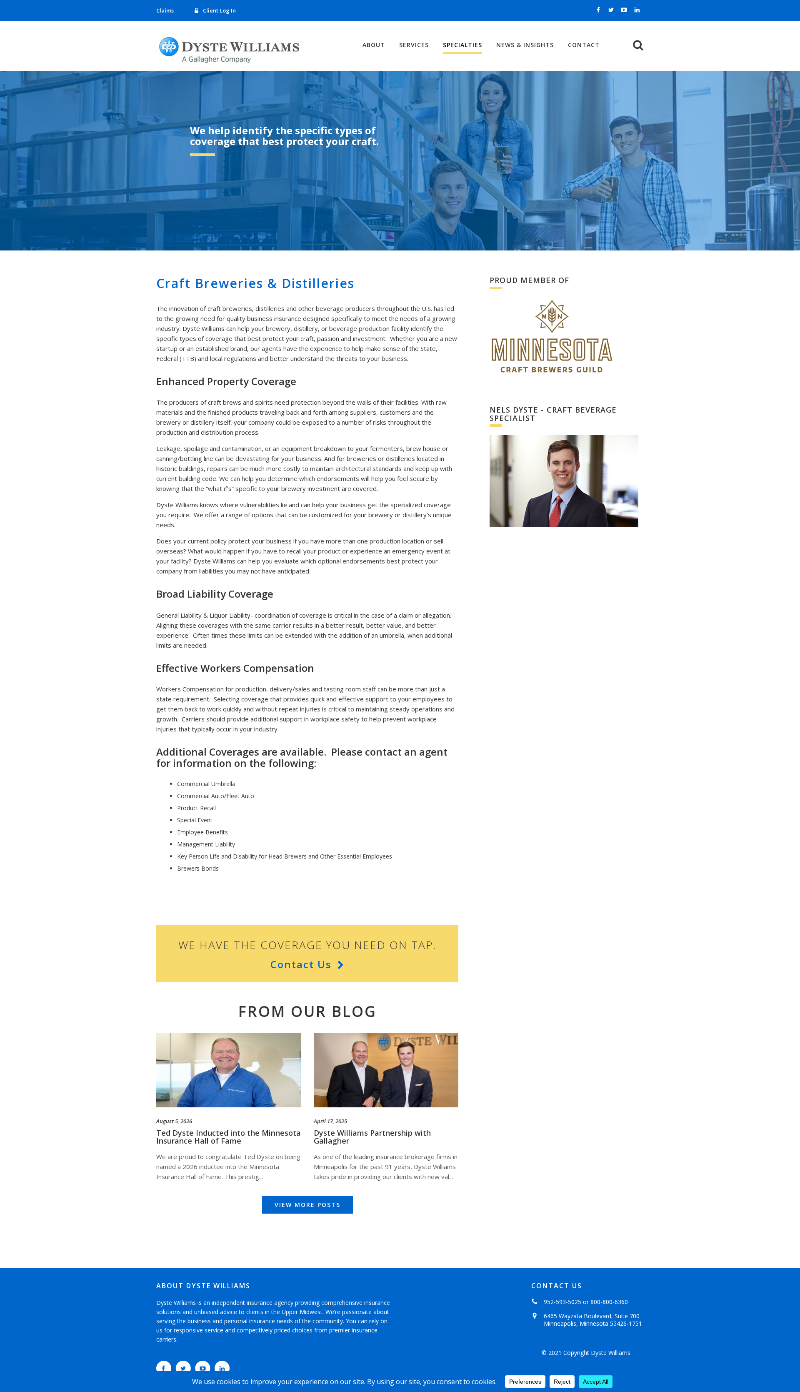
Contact (584, 45)
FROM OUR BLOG (307, 1011)
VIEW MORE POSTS (307, 1205)
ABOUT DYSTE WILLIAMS (203, 1285)
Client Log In (219, 10)
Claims (165, 10)
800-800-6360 (609, 1302)
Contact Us (301, 964)
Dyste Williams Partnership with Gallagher (372, 1137)
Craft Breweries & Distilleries (255, 283)
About (373, 45)
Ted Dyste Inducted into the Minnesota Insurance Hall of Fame (228, 1137)
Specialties (462, 45)
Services (414, 45)
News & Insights (525, 45)
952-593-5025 (562, 1302)
